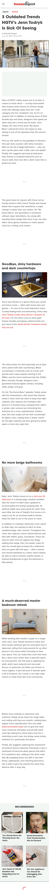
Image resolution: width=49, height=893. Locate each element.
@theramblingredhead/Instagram (37, 65)
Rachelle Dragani (10, 33)
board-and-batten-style (12, 726)
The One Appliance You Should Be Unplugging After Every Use (35, 873)
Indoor (15, 12)
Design (5, 12)
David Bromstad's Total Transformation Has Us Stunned (36, 838)
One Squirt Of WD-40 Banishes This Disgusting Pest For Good (11, 873)
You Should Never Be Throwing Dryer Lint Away (12, 838)
